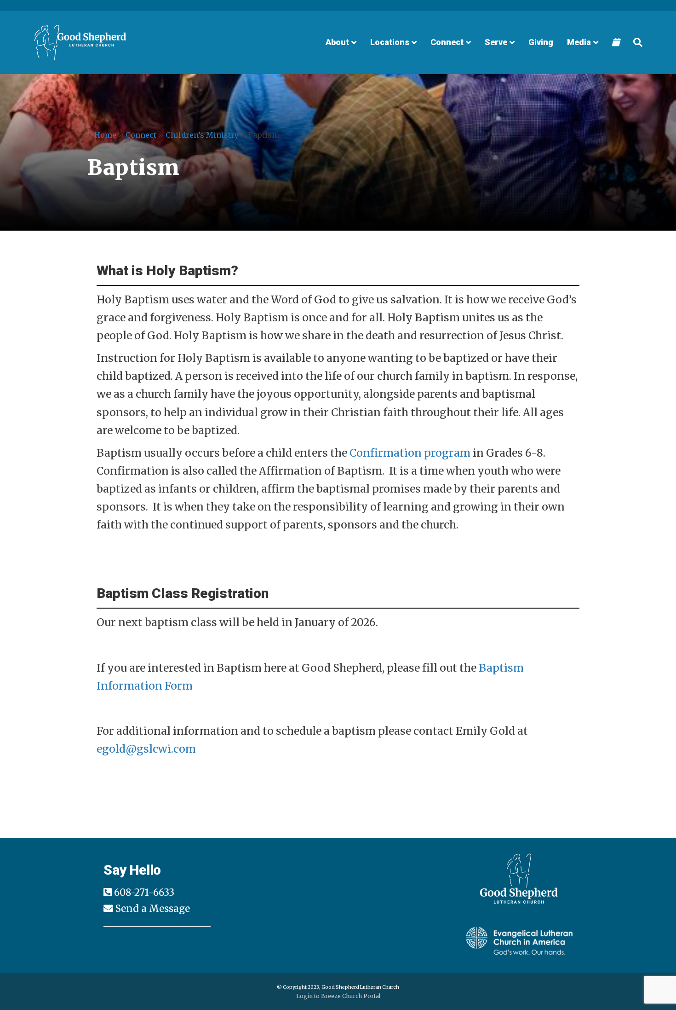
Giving (540, 42)
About (337, 42)
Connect (447, 42)
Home (105, 134)
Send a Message (152, 909)
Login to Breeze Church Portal (338, 996)
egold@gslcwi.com (146, 748)
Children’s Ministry (202, 134)
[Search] (634, 42)
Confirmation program (409, 452)
